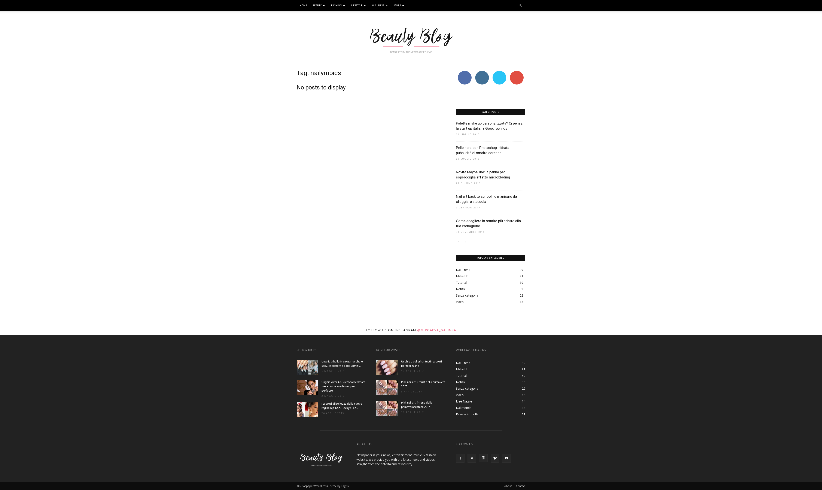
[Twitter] (472, 458)
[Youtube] (506, 458)
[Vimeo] (495, 458)
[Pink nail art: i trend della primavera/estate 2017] (387, 408)
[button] (520, 6)
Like (464, 72)
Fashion (336, 5)
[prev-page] (458, 241)
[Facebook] (460, 458)
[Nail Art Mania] (411, 40)
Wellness (378, 5)
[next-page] (465, 241)
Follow (482, 72)
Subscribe (516, 72)
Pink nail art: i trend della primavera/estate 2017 (416, 405)
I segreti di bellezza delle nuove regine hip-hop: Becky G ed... (342, 406)
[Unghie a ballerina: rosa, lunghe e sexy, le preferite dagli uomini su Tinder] (307, 367)
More (397, 5)
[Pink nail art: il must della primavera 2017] (387, 387)
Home (303, 5)
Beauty (317, 5)
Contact (520, 486)
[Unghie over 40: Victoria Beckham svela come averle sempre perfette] (307, 387)
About (508, 486)
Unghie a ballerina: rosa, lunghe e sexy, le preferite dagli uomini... (342, 363)
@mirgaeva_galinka (436, 330)
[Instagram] (483, 458)
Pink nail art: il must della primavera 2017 (423, 384)
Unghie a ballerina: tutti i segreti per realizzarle (421, 363)
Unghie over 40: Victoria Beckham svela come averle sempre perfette (343, 386)
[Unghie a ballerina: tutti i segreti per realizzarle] (387, 367)
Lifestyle (356, 5)
